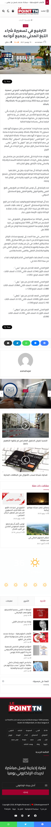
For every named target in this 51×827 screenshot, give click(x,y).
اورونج (10, 735)
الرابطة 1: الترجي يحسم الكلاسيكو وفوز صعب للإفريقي (17, 611)
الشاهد (20, 730)
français (7, 809)
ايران (46, 739)
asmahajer (39, 42)
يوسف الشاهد (28, 744)
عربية (14, 809)
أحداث (21, 20)
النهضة (18, 735)
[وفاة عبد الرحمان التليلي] (40, 625)
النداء (26, 735)
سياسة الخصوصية (31, 809)
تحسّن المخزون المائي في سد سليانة (38, 539)
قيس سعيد (14, 739)
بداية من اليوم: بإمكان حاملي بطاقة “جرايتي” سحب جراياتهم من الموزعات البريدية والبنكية (17, 665)
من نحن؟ (43, 809)
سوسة (24, 739)
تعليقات (9, 601)
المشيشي (35, 735)
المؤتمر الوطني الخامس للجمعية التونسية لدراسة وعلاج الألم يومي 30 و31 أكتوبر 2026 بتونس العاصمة (17, 651)
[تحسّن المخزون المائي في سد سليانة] (38, 529)
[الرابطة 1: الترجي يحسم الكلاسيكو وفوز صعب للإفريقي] (40, 613)
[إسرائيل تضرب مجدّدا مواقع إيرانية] (38, 499)
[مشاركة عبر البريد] (8, 343)
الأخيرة (42, 601)
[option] (25, 394)
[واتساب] (26, 343)
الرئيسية (28, 20)
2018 (45, 730)
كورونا (45, 744)
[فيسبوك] (44, 343)
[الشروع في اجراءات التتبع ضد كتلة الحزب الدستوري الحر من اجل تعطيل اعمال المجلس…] (13, 499)
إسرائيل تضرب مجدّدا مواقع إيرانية (38, 509)
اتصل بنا (20, 809)
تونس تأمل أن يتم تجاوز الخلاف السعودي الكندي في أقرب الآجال (14, 526)
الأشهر (26, 601)
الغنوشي (44, 735)
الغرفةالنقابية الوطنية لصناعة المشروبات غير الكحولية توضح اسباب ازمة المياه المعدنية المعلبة (25, 396)
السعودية (29, 730)
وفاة (38, 744)
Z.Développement (40, 804)
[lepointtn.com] (28, 11)
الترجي (38, 730)
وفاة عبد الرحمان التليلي (21, 621)
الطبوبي (11, 730)
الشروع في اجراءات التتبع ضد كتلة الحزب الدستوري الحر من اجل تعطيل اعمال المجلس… (14, 511)
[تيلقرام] (17, 343)
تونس (39, 739)
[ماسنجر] (35, 343)
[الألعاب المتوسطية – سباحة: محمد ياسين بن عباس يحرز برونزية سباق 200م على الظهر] (40, 637)
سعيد (32, 739)
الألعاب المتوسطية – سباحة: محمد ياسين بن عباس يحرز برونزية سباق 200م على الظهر (17, 636)
